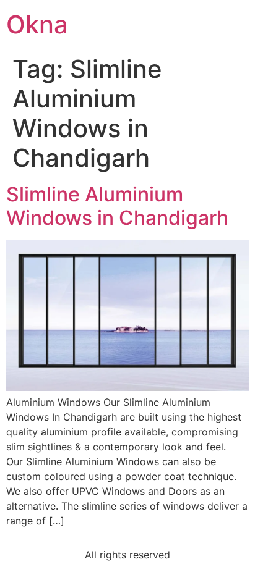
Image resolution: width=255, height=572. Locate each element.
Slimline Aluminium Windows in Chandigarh (117, 206)
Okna (37, 24)
